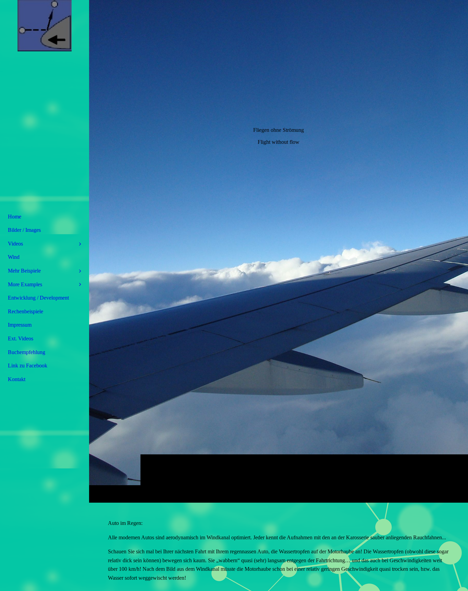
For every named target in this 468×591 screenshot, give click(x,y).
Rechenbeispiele (25, 311)
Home (14, 216)
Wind (14, 257)
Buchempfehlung (26, 352)
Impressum (20, 325)
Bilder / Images (24, 230)
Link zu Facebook (27, 365)
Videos (15, 244)
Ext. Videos (20, 338)
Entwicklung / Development (38, 298)
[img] (278, 251)
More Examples (25, 284)
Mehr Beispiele (24, 271)
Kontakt (16, 379)
